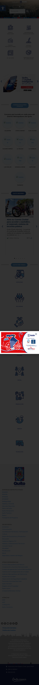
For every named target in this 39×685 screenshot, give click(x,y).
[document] (19, 342)
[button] (36, 334)
